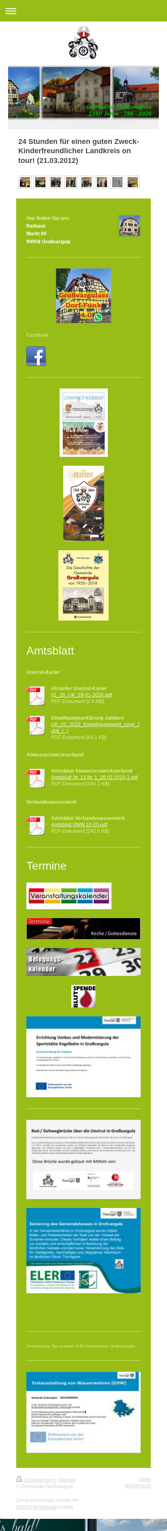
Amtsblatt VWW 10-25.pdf (79, 825)
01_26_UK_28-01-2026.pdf (81, 695)
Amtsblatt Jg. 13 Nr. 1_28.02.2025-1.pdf (94, 777)
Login (144, 1479)
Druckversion (39, 1480)
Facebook (37, 335)
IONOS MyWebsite (36, 1507)
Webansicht (138, 1486)
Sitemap (67, 1480)
